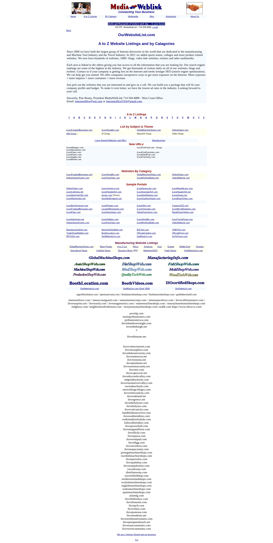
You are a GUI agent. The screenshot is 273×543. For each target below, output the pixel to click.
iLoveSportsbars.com (111, 212)
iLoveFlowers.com (110, 205)
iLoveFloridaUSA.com (111, 192)
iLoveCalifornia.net (74, 192)
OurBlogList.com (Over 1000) (136, 288)
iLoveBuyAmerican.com (77, 205)
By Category (111, 16)
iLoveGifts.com (144, 205)
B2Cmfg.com (143, 230)
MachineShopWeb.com (112, 230)
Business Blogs (125, 250)
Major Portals (106, 246)
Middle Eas (184, 246)
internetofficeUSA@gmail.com (124, 101)
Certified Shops (103, 250)
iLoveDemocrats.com (146, 188)
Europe (171, 246)
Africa (135, 246)
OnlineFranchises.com (147, 212)
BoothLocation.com (110, 233)
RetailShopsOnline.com (183, 212)
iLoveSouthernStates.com (149, 198)
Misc (152, 16)
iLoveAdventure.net (75, 219)
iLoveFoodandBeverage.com (79, 130)
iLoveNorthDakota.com (147, 195)
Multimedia (133, 16)
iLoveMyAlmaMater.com (148, 178)
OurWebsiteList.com (111, 236)
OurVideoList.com (183, 288)
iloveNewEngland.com (112, 198)
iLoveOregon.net (179, 195)
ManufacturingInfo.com (76, 230)
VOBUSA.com (178, 230)
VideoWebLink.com (181, 178)
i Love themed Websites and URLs (110, 140)
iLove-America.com (110, 188)
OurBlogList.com (144, 236)
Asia (160, 246)
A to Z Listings (90, 16)
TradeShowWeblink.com (77, 233)
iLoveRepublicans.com (182, 188)
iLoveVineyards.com (146, 209)
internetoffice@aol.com (88, 101)
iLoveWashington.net (75, 198)
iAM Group (71, 134)
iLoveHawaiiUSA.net (181, 192)
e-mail (155, 27)
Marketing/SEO (150, 250)
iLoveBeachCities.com (182, 198)
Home (73, 16)
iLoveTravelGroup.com (182, 219)
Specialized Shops (78, 250)
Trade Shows (170, 250)
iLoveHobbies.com (110, 219)
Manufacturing (158, 140)
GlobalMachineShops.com (149, 130)
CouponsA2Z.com (180, 205)
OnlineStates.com (180, 130)
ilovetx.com (107, 195)
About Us (195, 16)
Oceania (199, 246)
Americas (148, 246)
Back (68, 30)
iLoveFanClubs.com (111, 178)
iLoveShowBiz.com (110, 130)
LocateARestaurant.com (113, 209)
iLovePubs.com (73, 212)
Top (136, 540)
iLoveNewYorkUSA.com (77, 195)
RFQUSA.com (72, 236)
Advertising (171, 16)
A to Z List (122, 246)
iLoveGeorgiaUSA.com (147, 192)
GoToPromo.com (180, 236)
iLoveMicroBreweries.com (184, 209)
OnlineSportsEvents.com (77, 178)
